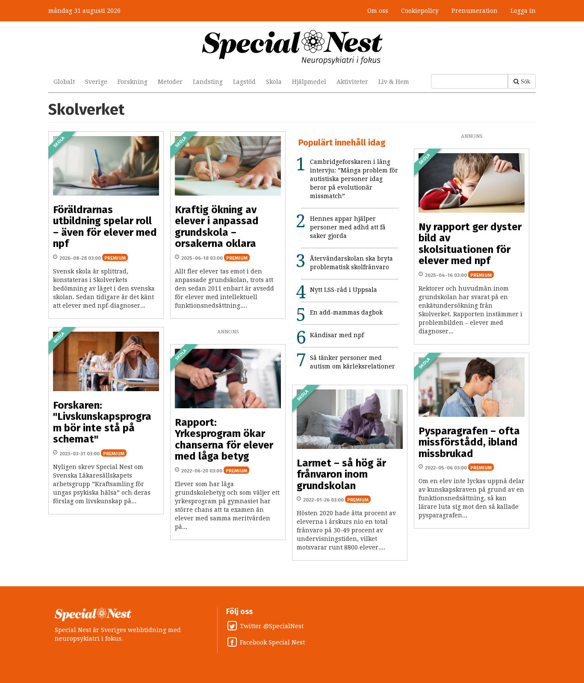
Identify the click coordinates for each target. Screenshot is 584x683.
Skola (274, 81)
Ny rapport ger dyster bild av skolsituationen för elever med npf (470, 244)
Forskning (132, 81)
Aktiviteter (352, 81)
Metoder (170, 81)
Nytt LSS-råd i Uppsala (343, 289)
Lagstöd (244, 81)
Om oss (377, 10)
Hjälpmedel (309, 81)
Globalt (64, 81)
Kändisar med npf (337, 335)
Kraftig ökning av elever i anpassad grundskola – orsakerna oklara (217, 226)
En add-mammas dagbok (346, 312)
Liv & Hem (393, 81)
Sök (525, 81)
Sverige (96, 81)
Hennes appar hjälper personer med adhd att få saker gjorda (348, 227)
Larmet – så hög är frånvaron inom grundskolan (341, 474)
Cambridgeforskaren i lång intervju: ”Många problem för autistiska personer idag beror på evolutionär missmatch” (354, 178)
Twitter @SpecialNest (272, 626)
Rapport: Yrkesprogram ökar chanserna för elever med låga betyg (224, 439)
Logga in (523, 10)
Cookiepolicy (420, 10)
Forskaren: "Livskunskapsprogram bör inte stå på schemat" (102, 422)
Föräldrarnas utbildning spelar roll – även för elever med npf (105, 226)
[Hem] (292, 46)
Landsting (208, 81)
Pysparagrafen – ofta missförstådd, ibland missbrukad (469, 442)
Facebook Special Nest (272, 642)
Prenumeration (474, 10)
